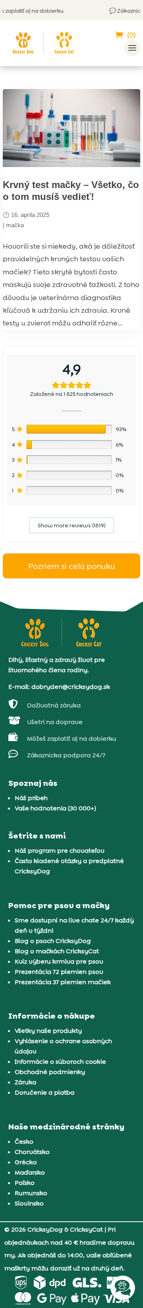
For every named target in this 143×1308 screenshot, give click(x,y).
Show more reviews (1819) (72, 525)
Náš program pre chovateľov (59, 850)
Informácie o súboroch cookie (60, 1061)
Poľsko (25, 1183)
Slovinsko (29, 1203)
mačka (15, 225)
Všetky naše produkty (48, 1031)
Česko (24, 1141)
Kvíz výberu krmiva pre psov (59, 961)
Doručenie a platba (44, 1092)
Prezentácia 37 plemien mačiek (63, 982)
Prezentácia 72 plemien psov (59, 972)
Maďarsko (30, 1172)
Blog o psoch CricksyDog (53, 941)
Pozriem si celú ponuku (71, 566)
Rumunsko (31, 1193)
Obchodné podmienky (50, 1072)
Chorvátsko (32, 1152)
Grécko (26, 1162)
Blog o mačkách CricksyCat (57, 951)
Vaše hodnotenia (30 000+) (55, 808)
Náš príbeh (31, 798)
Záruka (25, 1082)
